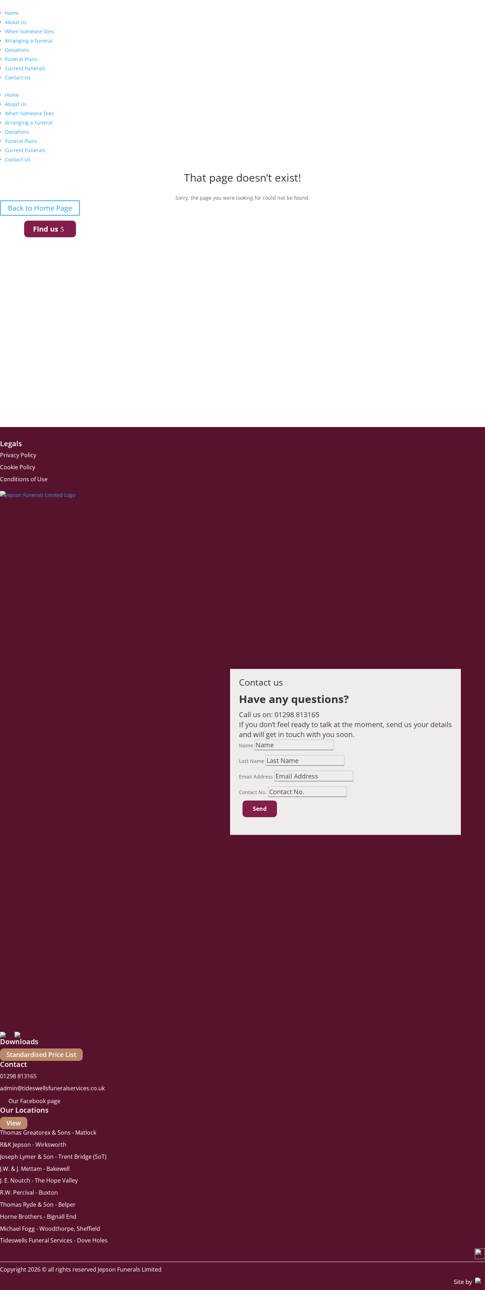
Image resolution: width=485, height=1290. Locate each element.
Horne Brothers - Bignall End (38, 1216)
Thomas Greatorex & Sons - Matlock (48, 1132)
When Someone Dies (29, 31)
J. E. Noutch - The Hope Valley (39, 1180)
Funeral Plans (21, 59)
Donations (17, 49)
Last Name (251, 761)
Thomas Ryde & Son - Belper (38, 1204)
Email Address (256, 776)
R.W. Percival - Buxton (29, 1192)
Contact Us (18, 77)
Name (246, 745)
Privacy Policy (18, 455)
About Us (16, 22)
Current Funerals (25, 68)
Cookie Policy (17, 467)
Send (260, 809)
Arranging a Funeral (29, 40)
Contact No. (253, 792)
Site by (463, 1282)
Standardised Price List (41, 1055)
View (13, 1123)
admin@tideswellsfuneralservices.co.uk (52, 1088)
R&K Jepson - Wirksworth (33, 1144)
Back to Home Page (40, 208)
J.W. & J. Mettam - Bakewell (35, 1169)
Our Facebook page (34, 1101)
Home (12, 13)
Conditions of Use (24, 479)
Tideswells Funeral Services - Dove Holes (54, 1240)
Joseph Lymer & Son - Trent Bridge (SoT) (53, 1157)
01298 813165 (296, 714)
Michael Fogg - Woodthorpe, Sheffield (50, 1229)
